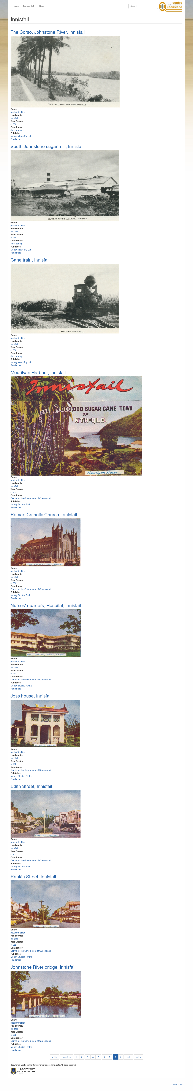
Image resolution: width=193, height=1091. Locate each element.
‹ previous (66, 1056)
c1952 (13, 492)
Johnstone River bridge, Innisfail (43, 967)
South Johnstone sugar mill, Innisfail (47, 146)
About (41, 6)
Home (16, 6)
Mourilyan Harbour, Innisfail (38, 372)
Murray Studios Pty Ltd (21, 504)
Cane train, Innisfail (30, 259)
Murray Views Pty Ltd (21, 136)
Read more (16, 139)
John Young (16, 130)
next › (128, 1056)
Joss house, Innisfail (31, 695)
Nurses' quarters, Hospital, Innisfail (46, 605)
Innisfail (14, 118)
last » (138, 1056)
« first (54, 1056)
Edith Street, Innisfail (31, 786)
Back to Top (177, 1084)
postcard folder (18, 112)
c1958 (13, 124)
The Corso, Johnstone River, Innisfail (48, 32)
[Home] (170, 6)
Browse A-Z (28, 6)
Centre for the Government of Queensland (31, 498)
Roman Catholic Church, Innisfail (44, 514)
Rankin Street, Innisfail (33, 876)
